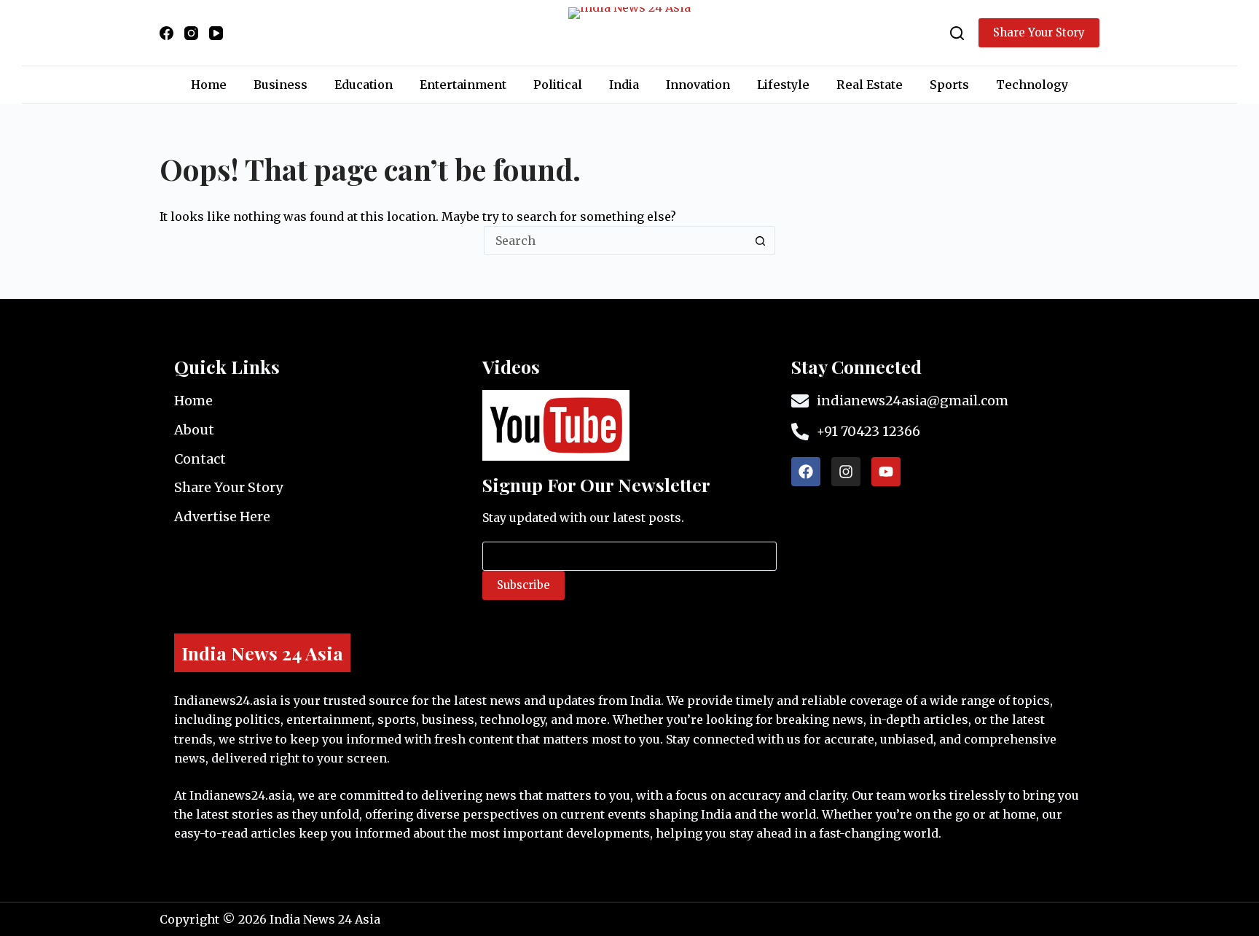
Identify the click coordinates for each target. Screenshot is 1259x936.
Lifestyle (783, 84)
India (624, 84)
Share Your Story (1039, 32)
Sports (949, 84)
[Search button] (760, 240)
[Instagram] (191, 33)
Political (557, 84)
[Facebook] (166, 33)
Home (209, 84)
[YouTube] (216, 33)
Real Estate (869, 84)
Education (363, 84)
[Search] (957, 33)
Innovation (698, 84)
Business (280, 84)
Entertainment (463, 84)
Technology (1032, 84)
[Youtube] (886, 471)
